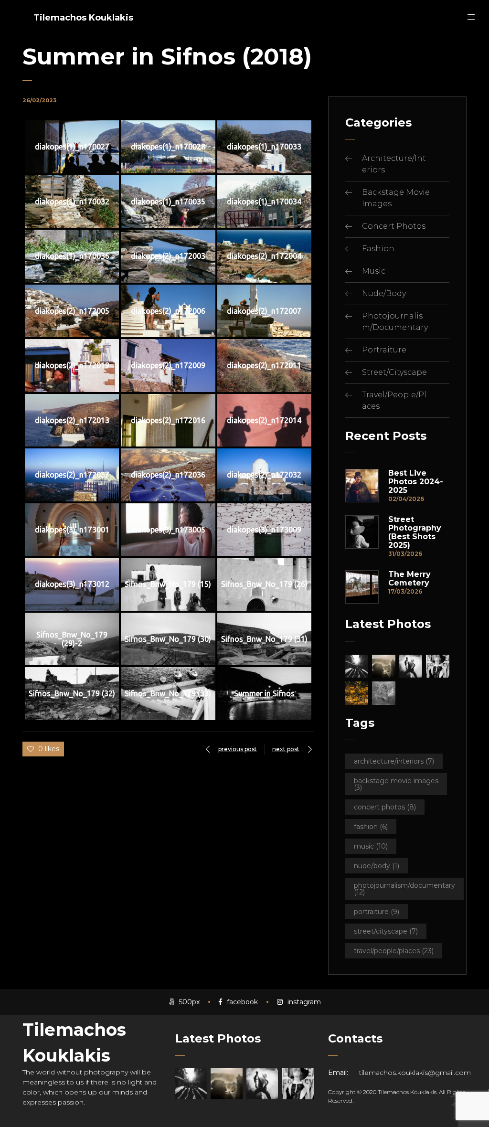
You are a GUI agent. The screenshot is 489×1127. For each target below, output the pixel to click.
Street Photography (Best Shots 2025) (414, 532)
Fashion (378, 248)
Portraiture (384, 349)
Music (373, 271)
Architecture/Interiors (394, 761)
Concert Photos (393, 226)
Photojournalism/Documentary (404, 888)
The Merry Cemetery (409, 578)
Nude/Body (384, 293)
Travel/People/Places (394, 950)
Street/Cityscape (394, 372)
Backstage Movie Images (396, 784)
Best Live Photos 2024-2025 (415, 482)
